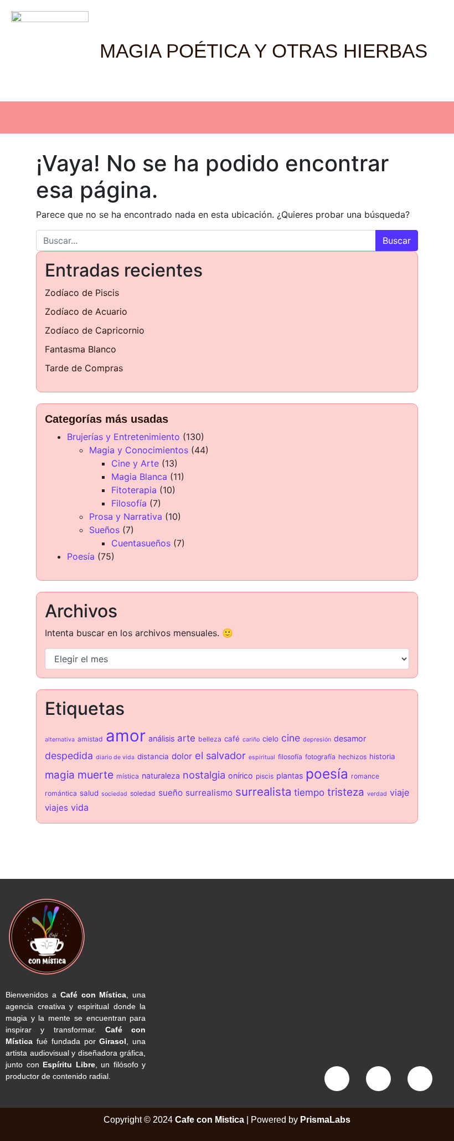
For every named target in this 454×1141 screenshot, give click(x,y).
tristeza (345, 792)
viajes (56, 807)
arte (186, 738)
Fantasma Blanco (80, 349)
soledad (143, 793)
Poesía (81, 556)
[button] (227, 117)
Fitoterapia (134, 489)
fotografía (320, 757)
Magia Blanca (139, 476)
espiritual (262, 757)
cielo (270, 738)
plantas (289, 775)
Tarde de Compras (84, 367)
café (232, 738)
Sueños (104, 529)
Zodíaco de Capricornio (95, 330)
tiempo (309, 792)
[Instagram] (378, 1078)
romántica (61, 793)
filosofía (290, 757)
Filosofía (129, 503)
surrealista (263, 792)
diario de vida (115, 757)
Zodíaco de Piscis (82, 292)
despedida (69, 755)
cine (290, 738)
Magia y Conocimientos (138, 450)
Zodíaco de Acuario (86, 311)
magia (60, 775)
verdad (377, 793)
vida (80, 807)
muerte (96, 774)
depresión (317, 739)
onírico (240, 775)
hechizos (352, 757)
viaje (399, 792)
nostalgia (204, 775)
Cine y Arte (135, 463)
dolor (182, 756)
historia (382, 756)
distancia (153, 756)
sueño (170, 792)
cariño (251, 739)
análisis (161, 738)
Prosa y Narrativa (125, 516)
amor (126, 735)
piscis (265, 776)
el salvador (220, 755)
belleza (209, 739)
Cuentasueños (141, 543)
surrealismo (209, 792)
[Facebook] (336, 1078)
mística (127, 776)
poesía (327, 773)
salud (89, 793)
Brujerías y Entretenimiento (123, 436)
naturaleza (161, 775)
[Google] (419, 1078)
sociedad (114, 793)
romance (365, 776)
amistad (90, 739)
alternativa (60, 739)
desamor (350, 738)
